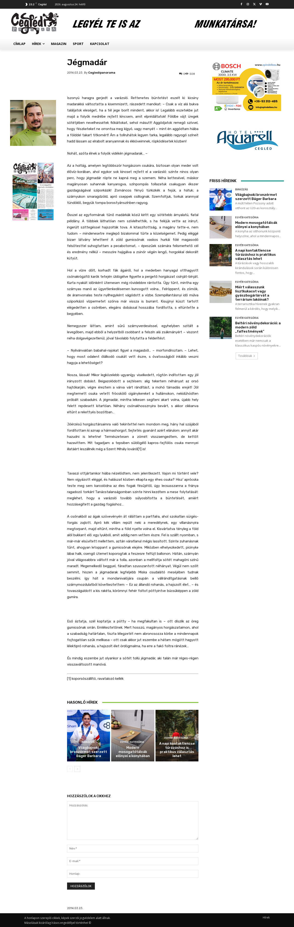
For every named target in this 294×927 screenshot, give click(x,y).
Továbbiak (245, 356)
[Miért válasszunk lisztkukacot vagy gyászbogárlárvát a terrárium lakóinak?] (220, 292)
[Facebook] (241, 4)
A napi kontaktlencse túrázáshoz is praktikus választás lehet (177, 749)
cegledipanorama (101, 72)
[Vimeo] (260, 4)
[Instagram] (248, 4)
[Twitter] (254, 4)
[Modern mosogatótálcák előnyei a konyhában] (132, 735)
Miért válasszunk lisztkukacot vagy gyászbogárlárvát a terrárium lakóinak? (252, 293)
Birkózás (88, 742)
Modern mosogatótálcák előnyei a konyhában (133, 752)
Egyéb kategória (132, 742)
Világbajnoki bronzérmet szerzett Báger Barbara (88, 752)
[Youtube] (267, 4)
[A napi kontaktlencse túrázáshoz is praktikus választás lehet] (220, 255)
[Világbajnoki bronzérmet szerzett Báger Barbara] (88, 735)
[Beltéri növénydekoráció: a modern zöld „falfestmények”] (220, 328)
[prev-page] (70, 769)
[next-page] (77, 769)
